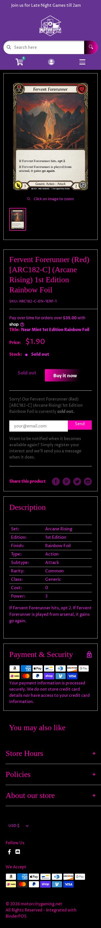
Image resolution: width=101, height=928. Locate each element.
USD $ (14, 825)
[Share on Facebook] (56, 481)
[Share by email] (88, 481)
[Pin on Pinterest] (66, 481)
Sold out (27, 373)
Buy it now (65, 376)
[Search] (91, 47)
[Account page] (51, 62)
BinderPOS (16, 916)
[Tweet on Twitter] (77, 481)
